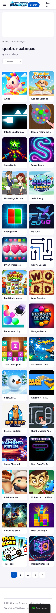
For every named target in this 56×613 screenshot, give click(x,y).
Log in (48, 5)
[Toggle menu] (4, 5)
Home (5, 41)
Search (33, 4)
